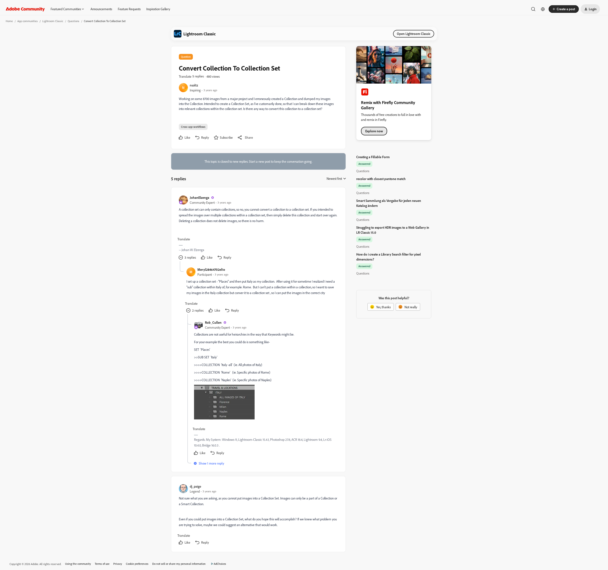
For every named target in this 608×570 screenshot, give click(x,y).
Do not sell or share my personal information (179, 563)
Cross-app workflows (193, 126)
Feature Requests (129, 9)
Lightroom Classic (52, 21)
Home (9, 21)
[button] (564, 9)
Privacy (117, 563)
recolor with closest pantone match (381, 179)
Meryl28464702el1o (211, 269)
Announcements (101, 9)
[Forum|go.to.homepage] (25, 9)
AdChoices (220, 563)
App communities (27, 21)
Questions (73, 21)
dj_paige (195, 486)
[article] (258, 228)
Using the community (78, 563)
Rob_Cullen (213, 322)
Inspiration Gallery (158, 9)
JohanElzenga (199, 197)
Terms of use (102, 563)
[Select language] (543, 9)
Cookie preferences (137, 563)
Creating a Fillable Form (373, 157)
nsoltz (194, 85)
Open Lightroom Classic (413, 34)
